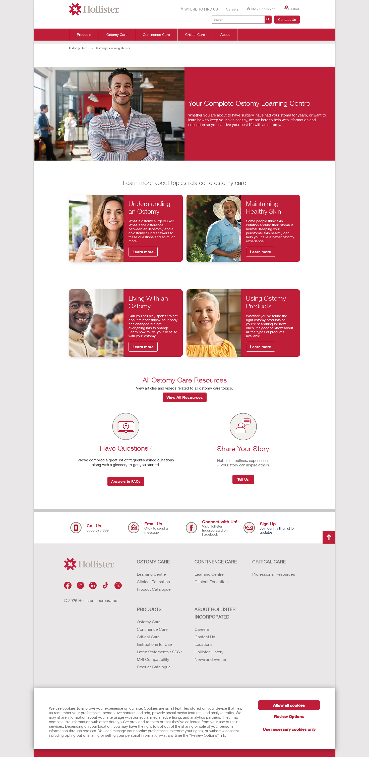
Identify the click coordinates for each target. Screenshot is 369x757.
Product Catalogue (154, 589)
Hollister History (209, 651)
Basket (292, 8)
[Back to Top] (329, 537)
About (225, 35)
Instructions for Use (154, 644)
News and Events (210, 659)
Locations (203, 644)
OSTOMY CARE (153, 561)
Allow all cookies (289, 705)
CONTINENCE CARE (216, 561)
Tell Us (243, 479)
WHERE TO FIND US (201, 9)
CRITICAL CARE (269, 561)
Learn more (143, 251)
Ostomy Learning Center (113, 48)
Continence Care (156, 35)
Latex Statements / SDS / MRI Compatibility (159, 655)
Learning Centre (151, 574)
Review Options (289, 716)
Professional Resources (273, 574)
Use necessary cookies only (289, 729)
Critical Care (195, 35)
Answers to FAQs (126, 481)
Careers (232, 9)
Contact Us (287, 19)
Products (84, 35)
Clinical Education (153, 581)
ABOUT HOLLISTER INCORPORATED (215, 612)
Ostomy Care (117, 35)
